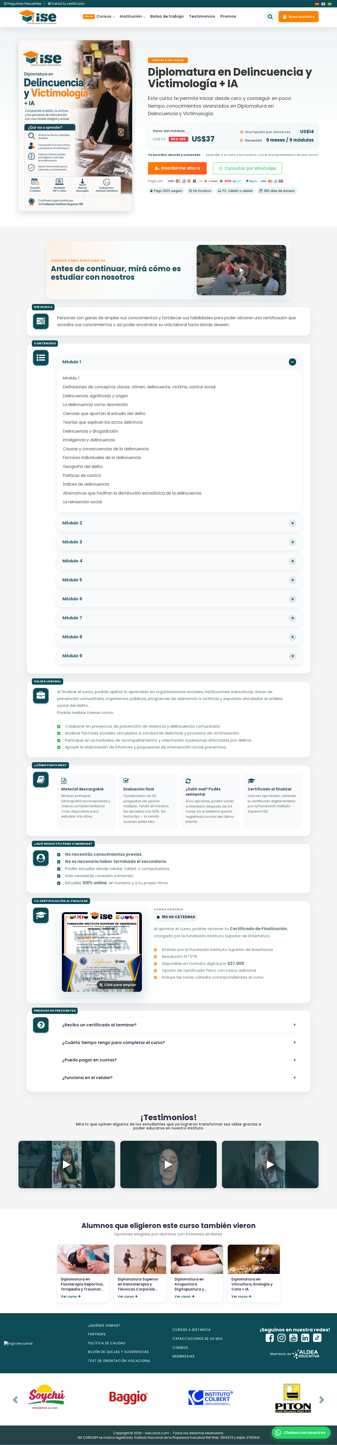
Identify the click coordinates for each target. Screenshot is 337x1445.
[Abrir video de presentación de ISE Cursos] (241, 270)
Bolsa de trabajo (167, 16)
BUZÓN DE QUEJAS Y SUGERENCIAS (118, 1352)
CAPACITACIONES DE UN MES (197, 1338)
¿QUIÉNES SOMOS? (104, 1325)
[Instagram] (281, 1338)
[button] (301, 1433)
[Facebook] (270, 1338)
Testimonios (202, 16)
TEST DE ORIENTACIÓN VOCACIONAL (119, 1361)
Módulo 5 (72, 580)
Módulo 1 (71, 362)
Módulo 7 (72, 618)
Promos (228, 16)
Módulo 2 (72, 523)
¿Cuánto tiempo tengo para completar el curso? (113, 1042)
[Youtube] (293, 1338)
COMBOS (180, 1347)
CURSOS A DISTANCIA (191, 1329)
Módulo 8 (72, 637)
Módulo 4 (72, 561)
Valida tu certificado (68, 3)
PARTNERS (97, 1334)
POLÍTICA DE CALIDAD (106, 1343)
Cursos (97, 16)
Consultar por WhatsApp (250, 168)
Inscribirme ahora (180, 168)
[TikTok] (317, 1338)
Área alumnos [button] (301, 16)
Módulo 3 (72, 542)
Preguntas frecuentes (24, 3)
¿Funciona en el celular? (87, 1077)
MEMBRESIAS (183, 1356)
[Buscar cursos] (270, 16)
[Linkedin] (305, 1338)
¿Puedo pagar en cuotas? (89, 1060)
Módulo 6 (72, 599)
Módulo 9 (72, 656)
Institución (131, 16)
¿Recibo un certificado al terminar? (99, 1025)
